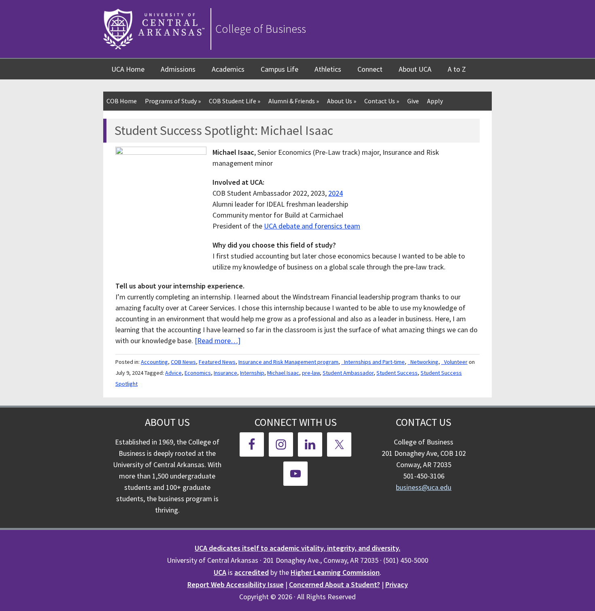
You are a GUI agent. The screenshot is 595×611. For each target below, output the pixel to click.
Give (413, 101)
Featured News (217, 361)
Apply (435, 101)
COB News (183, 361)
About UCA (415, 69)
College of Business (260, 28)
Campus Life (279, 69)
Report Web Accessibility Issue (235, 584)
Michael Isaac (283, 372)
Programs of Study (173, 101)
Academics (228, 69)
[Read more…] (217, 340)
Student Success (397, 372)
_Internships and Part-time (373, 361)
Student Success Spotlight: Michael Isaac (224, 130)
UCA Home (127, 69)
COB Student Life (234, 101)
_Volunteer (454, 361)
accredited (251, 572)
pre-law (311, 372)
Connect (369, 69)
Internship (252, 372)
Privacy (396, 584)
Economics (198, 372)
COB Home (121, 101)
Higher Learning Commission (335, 572)
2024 (335, 193)
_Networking (423, 361)
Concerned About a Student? (334, 584)
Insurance (225, 372)
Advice (173, 372)
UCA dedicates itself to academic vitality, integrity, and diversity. (297, 548)
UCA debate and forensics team (312, 226)
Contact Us (381, 101)
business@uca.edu (423, 487)
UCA (220, 572)
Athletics (327, 69)
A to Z (457, 69)
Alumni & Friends (293, 101)
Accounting (154, 361)
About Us (341, 101)
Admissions (178, 69)
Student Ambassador (348, 372)
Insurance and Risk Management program (288, 361)
